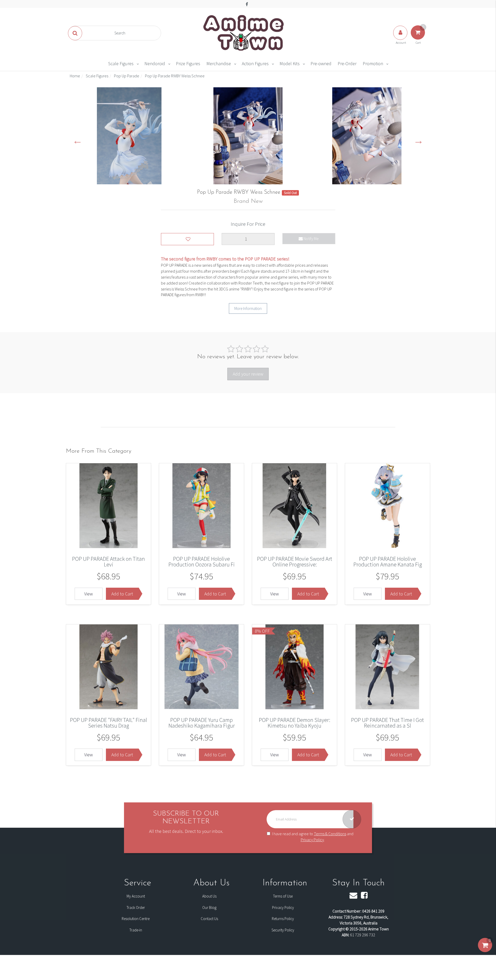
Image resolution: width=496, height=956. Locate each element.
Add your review (248, 374)
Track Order (136, 907)
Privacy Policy (312, 839)
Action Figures (255, 63)
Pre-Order (347, 63)
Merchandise (218, 63)
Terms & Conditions (330, 833)
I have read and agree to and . (312, 836)
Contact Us (209, 918)
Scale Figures (121, 63)
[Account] (401, 37)
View (88, 594)
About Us (209, 896)
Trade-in (135, 930)
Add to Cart (122, 594)
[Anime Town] (244, 32)
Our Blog (209, 907)
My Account (136, 896)
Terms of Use (283, 896)
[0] (485, 950)
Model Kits (290, 63)
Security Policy (283, 930)
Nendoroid (154, 63)
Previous (77, 140)
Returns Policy (283, 918)
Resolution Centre (136, 918)
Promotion (373, 63)
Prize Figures (188, 63)
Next (418, 140)
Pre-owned (321, 63)
